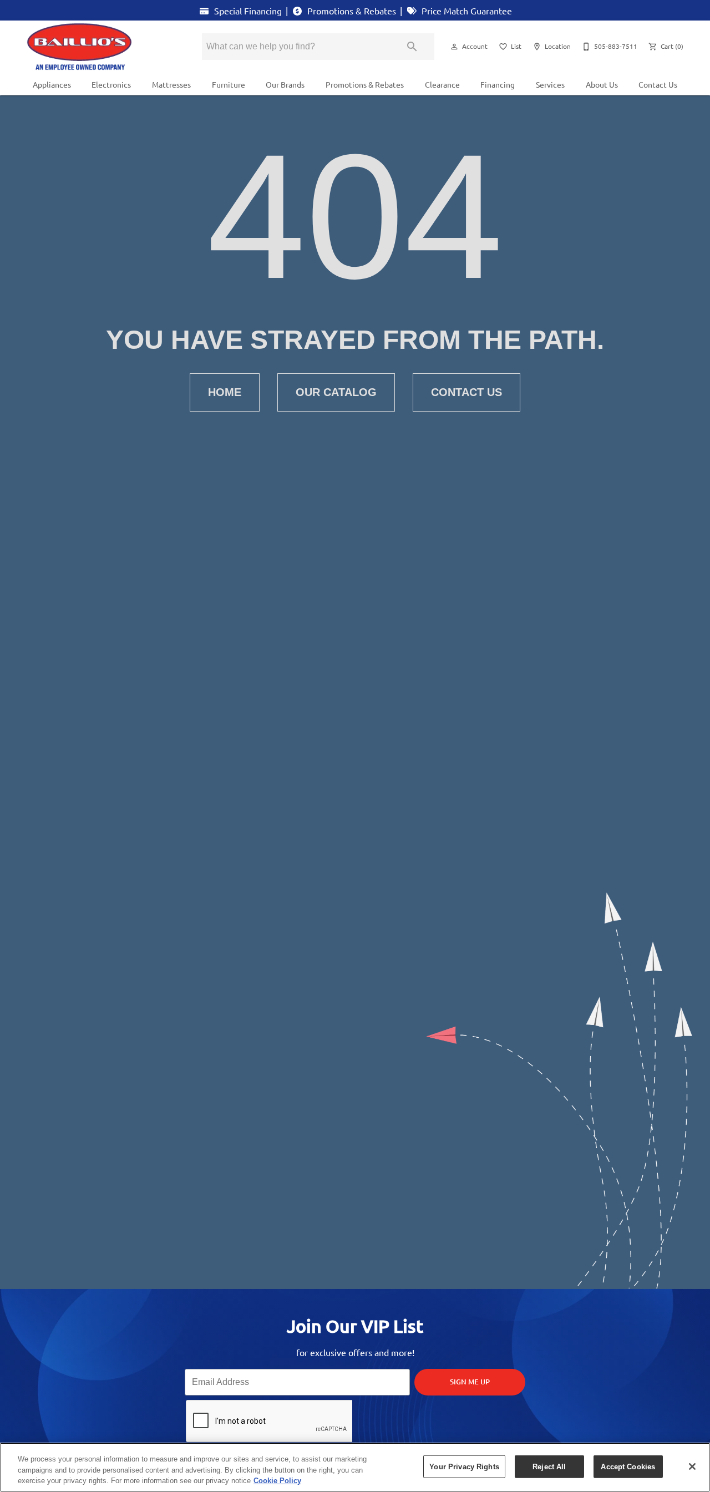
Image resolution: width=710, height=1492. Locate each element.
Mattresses (171, 84)
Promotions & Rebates (350, 10)
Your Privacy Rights (464, 1466)
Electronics (111, 84)
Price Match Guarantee (465, 10)
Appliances (52, 84)
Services (550, 84)
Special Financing (247, 10)
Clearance (442, 84)
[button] (454, 46)
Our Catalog (336, 392)
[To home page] (99, 46)
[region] (355, 1467)
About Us (602, 84)
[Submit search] (412, 47)
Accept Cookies (628, 1466)
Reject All (549, 1466)
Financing (497, 84)
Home (224, 392)
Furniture (228, 84)
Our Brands (285, 84)
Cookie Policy (277, 1480)
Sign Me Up (470, 1382)
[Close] (692, 1466)
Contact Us (657, 84)
